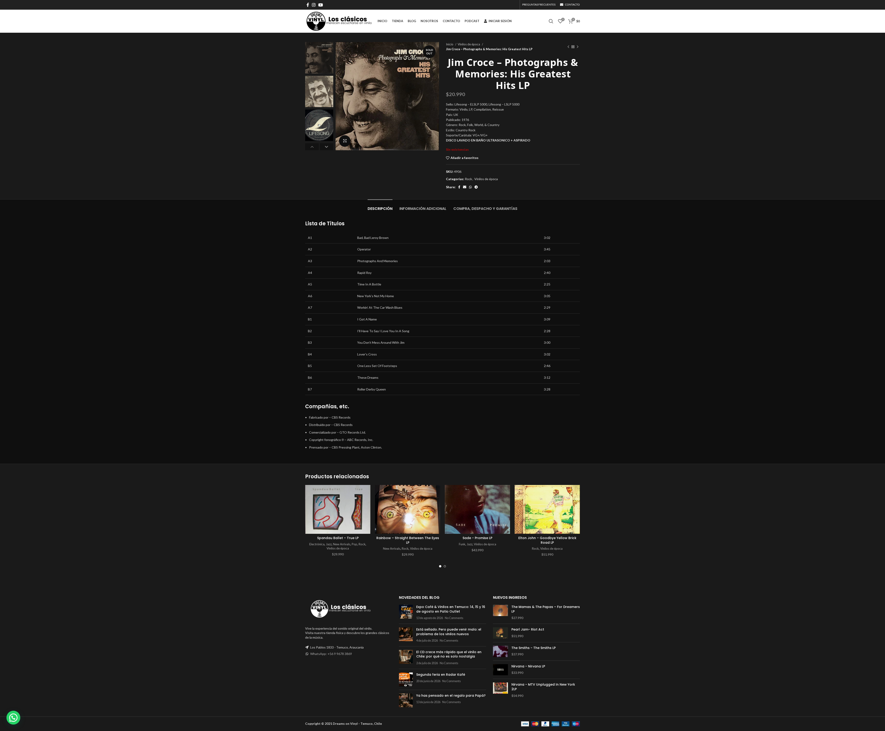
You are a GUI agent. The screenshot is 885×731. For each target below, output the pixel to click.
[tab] (380, 206)
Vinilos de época (469, 44)
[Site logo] (339, 21)
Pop (354, 544)
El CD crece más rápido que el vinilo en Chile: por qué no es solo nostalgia (448, 654)
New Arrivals (341, 544)
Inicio (450, 44)
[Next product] (577, 46)
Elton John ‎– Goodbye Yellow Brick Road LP (547, 540)
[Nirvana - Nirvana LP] (500, 669)
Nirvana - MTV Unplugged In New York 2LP (543, 686)
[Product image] (337, 509)
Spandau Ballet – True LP (338, 538)
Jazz (329, 544)
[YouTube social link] (320, 4)
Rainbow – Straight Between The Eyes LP (407, 540)
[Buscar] (551, 21)
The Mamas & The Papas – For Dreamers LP (545, 609)
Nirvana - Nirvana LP (528, 666)
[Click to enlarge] (345, 141)
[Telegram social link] (476, 187)
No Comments (454, 618)
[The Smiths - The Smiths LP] (500, 651)
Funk (462, 544)
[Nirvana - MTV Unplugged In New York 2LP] (500, 690)
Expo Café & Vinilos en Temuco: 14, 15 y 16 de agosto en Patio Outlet (450, 609)
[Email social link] (465, 187)
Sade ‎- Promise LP (477, 538)
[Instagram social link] (313, 4)
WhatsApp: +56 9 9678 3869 (331, 654)
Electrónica (316, 544)
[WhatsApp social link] (470, 187)
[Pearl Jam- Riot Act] (500, 633)
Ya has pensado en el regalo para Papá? (451, 695)
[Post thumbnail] (406, 612)
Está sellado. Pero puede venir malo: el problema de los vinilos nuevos (448, 631)
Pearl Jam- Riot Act (527, 629)
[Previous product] (568, 46)
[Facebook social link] (307, 4)
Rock (468, 179)
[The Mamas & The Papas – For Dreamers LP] (500, 612)
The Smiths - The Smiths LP (533, 648)
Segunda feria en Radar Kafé (440, 674)
